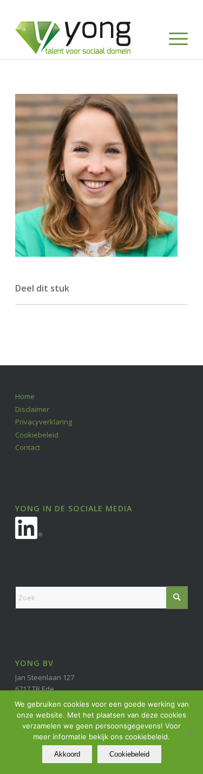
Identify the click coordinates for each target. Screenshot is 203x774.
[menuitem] (173, 37)
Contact (27, 447)
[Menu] (173, 37)
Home (25, 396)
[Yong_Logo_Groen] (84, 37)
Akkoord (67, 754)
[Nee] (189, 732)
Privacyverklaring (43, 422)
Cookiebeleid (36, 435)
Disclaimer (32, 409)
